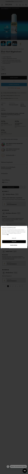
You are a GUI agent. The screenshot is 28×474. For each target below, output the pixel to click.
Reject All (14, 238)
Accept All (14, 241)
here (8, 234)
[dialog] (14, 237)
